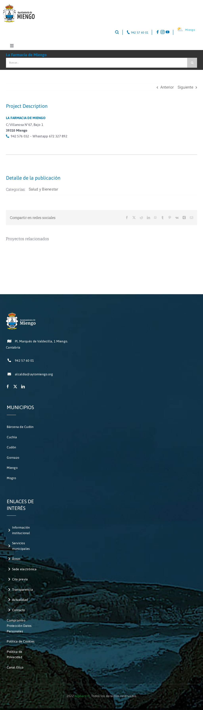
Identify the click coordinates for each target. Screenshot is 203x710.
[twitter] (15, 386)
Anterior (167, 87)
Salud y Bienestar (43, 189)
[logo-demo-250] (18, 6)
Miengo (190, 29)
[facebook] (8, 386)
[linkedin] (23, 386)
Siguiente (185, 87)
